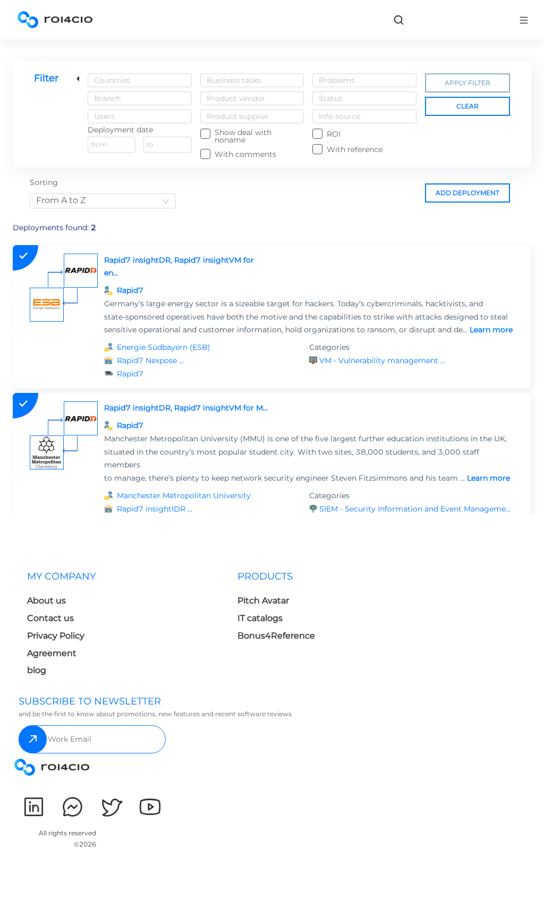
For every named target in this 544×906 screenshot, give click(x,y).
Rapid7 (130, 290)
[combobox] (140, 80)
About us (46, 600)
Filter (46, 78)
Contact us (50, 618)
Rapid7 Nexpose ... (150, 360)
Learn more (491, 329)
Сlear (467, 106)
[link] (398, 20)
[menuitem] (124, 627)
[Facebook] (72, 807)
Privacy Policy (55, 636)
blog (36, 670)
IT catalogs (260, 618)
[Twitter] (111, 807)
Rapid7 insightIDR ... (154, 509)
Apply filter (467, 83)
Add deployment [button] (467, 193)
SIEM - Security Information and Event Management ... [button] (416, 509)
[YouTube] (150, 807)
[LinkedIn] (33, 807)
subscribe (33, 739)
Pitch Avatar (263, 600)
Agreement (51, 653)
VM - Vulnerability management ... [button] (382, 360)
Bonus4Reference (276, 636)
